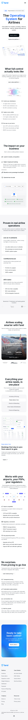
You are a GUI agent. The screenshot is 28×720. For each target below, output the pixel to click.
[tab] (5, 362)
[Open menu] (25, 2)
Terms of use (17, 698)
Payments (3, 686)
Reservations (4, 676)
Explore (5, 459)
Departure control (5, 678)
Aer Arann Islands (18, 673)
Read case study (13, 357)
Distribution (4, 683)
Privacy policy (17, 701)
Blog (2, 704)
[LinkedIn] (14, 716)
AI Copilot (3, 691)
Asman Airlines (17, 678)
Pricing (3, 701)
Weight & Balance (5, 681)
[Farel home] (4, 3)
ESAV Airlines (17, 676)
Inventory (3, 673)
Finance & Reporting (6, 688)
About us (3, 698)
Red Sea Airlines (18, 681)
